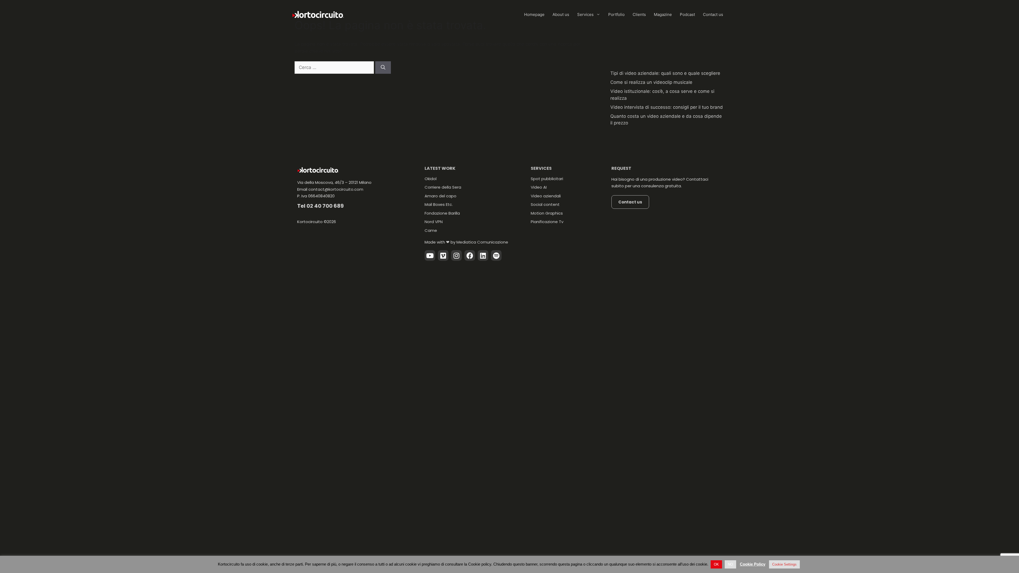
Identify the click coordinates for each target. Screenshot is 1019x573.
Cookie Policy (752, 564)
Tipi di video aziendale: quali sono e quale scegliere (665, 73)
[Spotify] (496, 255)
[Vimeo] (443, 255)
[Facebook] (469, 255)
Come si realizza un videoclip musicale (651, 82)
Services (585, 14)
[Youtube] (430, 255)
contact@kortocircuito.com (335, 189)
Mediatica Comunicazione (482, 242)
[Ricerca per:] (335, 67)
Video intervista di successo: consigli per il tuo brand (666, 107)
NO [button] (730, 564)
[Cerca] (383, 67)
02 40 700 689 (325, 206)
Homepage (534, 14)
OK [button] (716, 564)
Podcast (687, 14)
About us (560, 14)
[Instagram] (456, 255)
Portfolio (616, 14)
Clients (639, 14)
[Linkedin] (483, 255)
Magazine (663, 14)
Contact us (713, 14)
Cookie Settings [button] (784, 564)
